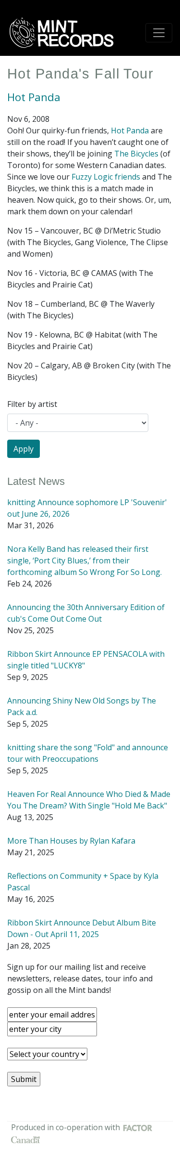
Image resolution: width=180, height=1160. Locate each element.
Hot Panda (33, 97)
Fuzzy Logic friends (106, 176)
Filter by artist (32, 404)
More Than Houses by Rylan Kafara (71, 840)
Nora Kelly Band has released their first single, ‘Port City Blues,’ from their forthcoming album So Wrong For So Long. (84, 560)
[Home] (65, 33)
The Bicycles (136, 153)
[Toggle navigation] (158, 32)
